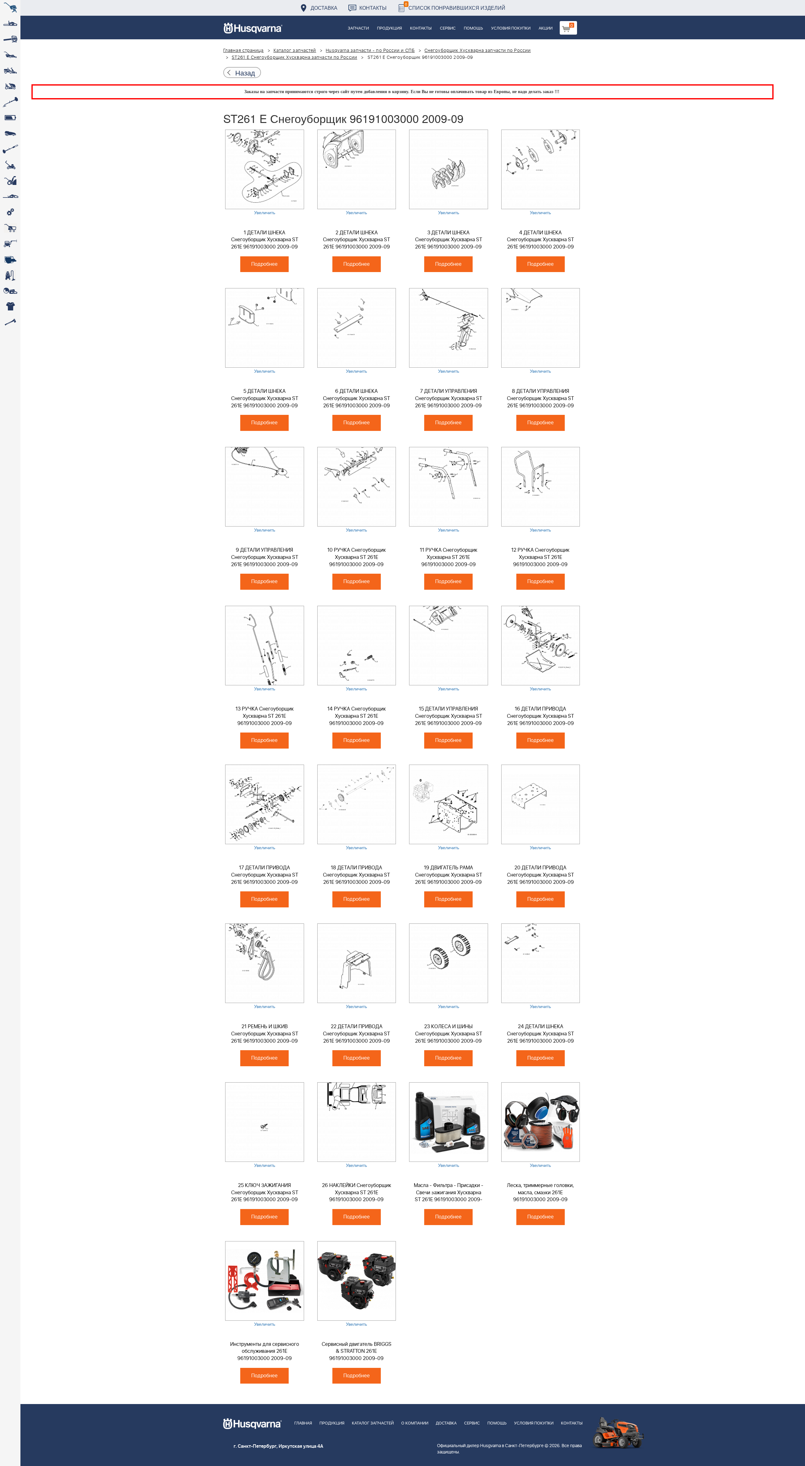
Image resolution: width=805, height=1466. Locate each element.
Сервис (448, 28)
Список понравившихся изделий (455, 6)
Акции (545, 28)
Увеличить (264, 212)
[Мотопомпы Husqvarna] (10, 259)
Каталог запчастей (295, 50)
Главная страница (243, 50)
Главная (303, 1423)
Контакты (372, 7)
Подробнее (264, 264)
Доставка (324, 7)
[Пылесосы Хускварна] (10, 275)
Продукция (389, 28)
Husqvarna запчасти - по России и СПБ (370, 50)
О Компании (414, 1423)
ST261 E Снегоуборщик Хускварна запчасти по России (294, 57)
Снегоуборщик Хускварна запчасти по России (478, 50)
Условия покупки (510, 28)
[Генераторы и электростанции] (10, 228)
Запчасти (358, 28)
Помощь (473, 28)
